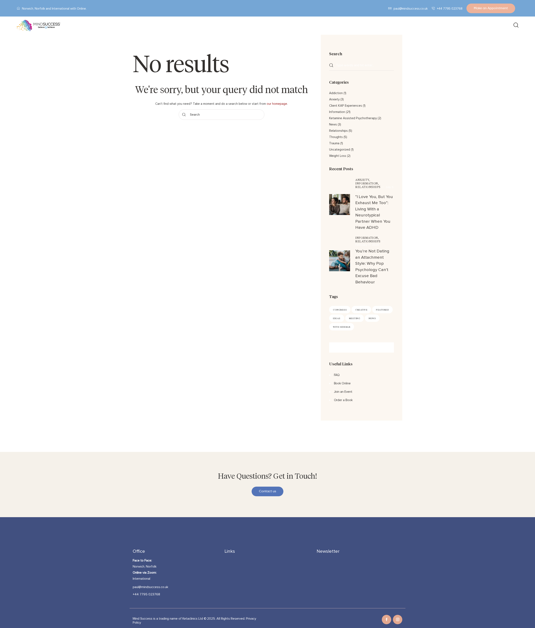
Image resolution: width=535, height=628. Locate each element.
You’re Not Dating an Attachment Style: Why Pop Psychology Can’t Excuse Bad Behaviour (372, 266)
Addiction (336, 93)
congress (340, 309)
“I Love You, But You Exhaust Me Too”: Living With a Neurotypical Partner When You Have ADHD (374, 212)
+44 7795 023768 (449, 8)
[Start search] (515, 25)
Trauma (334, 143)
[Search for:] (361, 65)
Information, (367, 183)
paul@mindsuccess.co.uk (411, 8)
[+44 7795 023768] (433, 8)
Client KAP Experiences (345, 105)
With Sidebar (341, 326)
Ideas (336, 318)
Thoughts (336, 137)
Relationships (338, 130)
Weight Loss (337, 155)
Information (337, 112)
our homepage (277, 103)
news (372, 318)
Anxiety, (362, 180)
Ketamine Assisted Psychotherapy (353, 118)
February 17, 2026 (367, 244)
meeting (354, 318)
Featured (382, 309)
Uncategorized (339, 149)
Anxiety (334, 99)
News (333, 124)
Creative (361, 309)
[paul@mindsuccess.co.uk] (389, 8)
